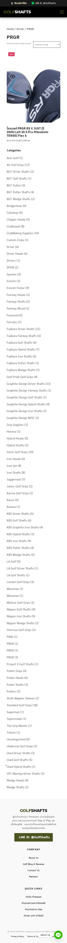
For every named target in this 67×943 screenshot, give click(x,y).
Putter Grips (14, 671)
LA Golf (11, 561)
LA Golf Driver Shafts (20, 568)
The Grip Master (17, 725)
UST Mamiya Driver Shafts (23, 773)
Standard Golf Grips (19, 705)
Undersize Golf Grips (20, 746)
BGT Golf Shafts (17, 178)
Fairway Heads (16, 295)
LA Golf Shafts (16, 575)
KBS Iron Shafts (17, 541)
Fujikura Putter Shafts (21, 363)
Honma (11, 431)
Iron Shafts (14, 472)
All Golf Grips (15, 165)
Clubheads (13, 226)
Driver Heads (15, 253)
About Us (33, 858)
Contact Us (34, 870)
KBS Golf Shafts (17, 520)
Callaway (12, 212)
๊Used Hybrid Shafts (19, 766)
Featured (12, 315)
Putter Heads (15, 677)
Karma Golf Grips (18, 493)
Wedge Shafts (15, 787)
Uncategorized (16, 739)
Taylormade (14, 719)
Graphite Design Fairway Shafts (27, 390)
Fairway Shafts (16, 301)
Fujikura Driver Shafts (20, 329)
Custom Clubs (15, 240)
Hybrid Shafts (15, 445)
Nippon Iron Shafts (19, 616)
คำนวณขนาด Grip (33, 909)
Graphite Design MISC (21, 418)
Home (10, 29)
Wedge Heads (15, 780)
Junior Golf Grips (17, 486)
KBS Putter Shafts (18, 548)
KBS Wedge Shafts (18, 554)
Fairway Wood (16, 308)
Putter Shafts (15, 684)
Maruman (13, 589)
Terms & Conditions (36, 936)
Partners (33, 876)
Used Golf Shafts (17, 760)
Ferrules (12, 322)
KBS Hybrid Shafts (18, 534)
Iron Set (12, 466)
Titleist (11, 732)
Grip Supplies (15, 424)
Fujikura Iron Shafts (19, 356)
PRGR (10, 643)
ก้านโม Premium (33, 897)
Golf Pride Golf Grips (20, 377)
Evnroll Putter (16, 288)
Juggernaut (14, 479)
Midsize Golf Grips (18, 602)
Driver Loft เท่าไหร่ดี (33, 915)
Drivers (11, 260)
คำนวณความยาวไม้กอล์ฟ (33, 903)
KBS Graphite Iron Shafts (23, 527)
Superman (13, 712)
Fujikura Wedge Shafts (21, 370)
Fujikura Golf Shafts (19, 342)
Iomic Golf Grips (17, 452)
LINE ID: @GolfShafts (34, 837)
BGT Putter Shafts (18, 192)
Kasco (10, 500)
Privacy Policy (17, 936)
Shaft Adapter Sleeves (21, 698)
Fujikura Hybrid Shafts (21, 349)
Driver (20, 29)
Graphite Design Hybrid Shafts (26, 404)
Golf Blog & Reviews (33, 864)
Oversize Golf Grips (19, 630)
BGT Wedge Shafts (18, 199)
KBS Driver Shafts (18, 513)
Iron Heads (14, 459)
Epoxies (12, 274)
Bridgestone (14, 206)
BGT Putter (14, 185)
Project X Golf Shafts (20, 664)
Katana (11, 507)
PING (10, 636)
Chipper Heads (16, 219)
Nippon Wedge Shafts (20, 623)
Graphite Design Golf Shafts (24, 397)
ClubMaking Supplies (20, 233)
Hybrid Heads (15, 438)
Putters (11, 691)
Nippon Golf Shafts (19, 609)
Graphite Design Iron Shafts (24, 411)
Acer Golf (13, 158)
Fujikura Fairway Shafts (22, 336)
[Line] (58, 935)
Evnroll (11, 281)
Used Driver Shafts (18, 753)
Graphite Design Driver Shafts (26, 383)
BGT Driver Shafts (18, 171)
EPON (10, 267)
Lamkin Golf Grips (18, 582)
